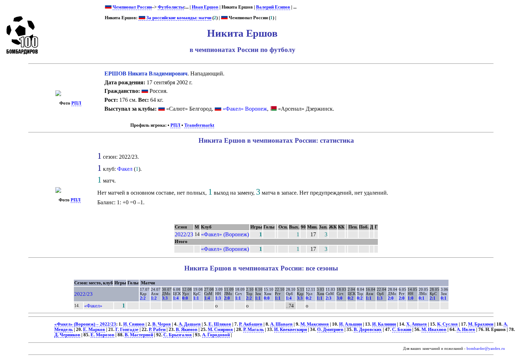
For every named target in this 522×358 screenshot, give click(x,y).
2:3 (328, 298)
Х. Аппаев (416, 324)
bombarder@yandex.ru (486, 349)
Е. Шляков (219, 324)
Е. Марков (94, 329)
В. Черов (161, 324)
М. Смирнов (220, 329)
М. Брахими (480, 324)
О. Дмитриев (330, 329)
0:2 (308, 298)
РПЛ (76, 103)
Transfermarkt (199, 125)
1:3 (218, 298)
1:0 (410, 298)
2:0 (227, 298)
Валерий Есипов (273, 7)
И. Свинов (134, 324)
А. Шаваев (281, 324)
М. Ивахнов (434, 329)
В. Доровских (368, 329)
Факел (124, 169)
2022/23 (184, 234)
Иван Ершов (205, 7)
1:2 (154, 298)
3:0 (339, 298)
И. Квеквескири (290, 329)
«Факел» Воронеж (245, 109)
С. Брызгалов (177, 334)
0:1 (421, 298)
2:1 (432, 298)
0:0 (185, 298)
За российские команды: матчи (178, 17)
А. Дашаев (190, 324)
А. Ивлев (466, 329)
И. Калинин (384, 324)
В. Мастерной (139, 334)
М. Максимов (314, 324)
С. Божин (401, 329)
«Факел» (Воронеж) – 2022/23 (85, 324)
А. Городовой (216, 334)
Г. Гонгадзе (126, 329)
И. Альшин (350, 324)
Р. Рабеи (157, 329)
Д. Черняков (67, 334)
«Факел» (93, 306)
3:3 (165, 298)
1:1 (196, 298)
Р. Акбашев (250, 324)
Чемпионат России (132, 7)
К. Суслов (447, 324)
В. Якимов (186, 329)
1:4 (176, 298)
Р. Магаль (253, 329)
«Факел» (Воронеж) (225, 234)
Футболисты (171, 7)
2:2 (143, 298)
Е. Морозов (102, 334)
